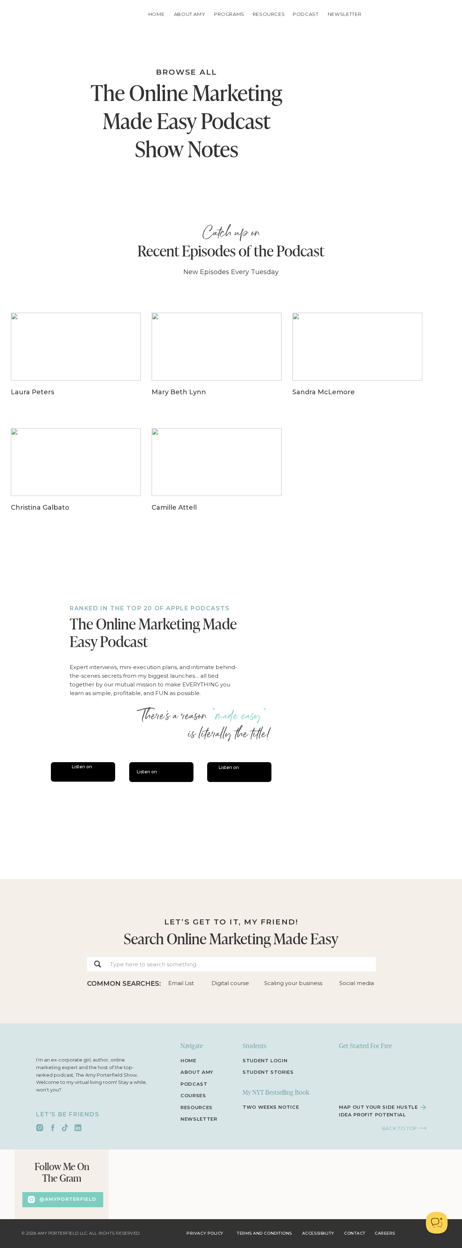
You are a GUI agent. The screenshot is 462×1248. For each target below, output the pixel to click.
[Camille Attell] (217, 478)
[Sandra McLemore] (357, 363)
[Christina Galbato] (76, 478)
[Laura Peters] (76, 363)
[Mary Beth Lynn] (217, 363)
